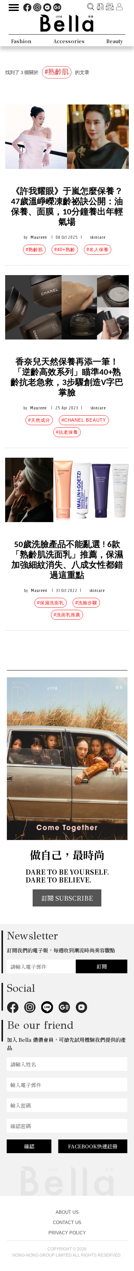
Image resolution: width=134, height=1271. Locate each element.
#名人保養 (98, 249)
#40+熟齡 (64, 249)
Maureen (39, 237)
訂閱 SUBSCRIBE (67, 897)
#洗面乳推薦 (67, 614)
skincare (97, 237)
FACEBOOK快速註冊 (93, 1146)
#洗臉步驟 (86, 602)
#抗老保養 (67, 432)
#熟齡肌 (34, 249)
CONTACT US (67, 1222)
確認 (29, 1146)
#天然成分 (39, 420)
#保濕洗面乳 (50, 602)
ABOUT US (67, 1212)
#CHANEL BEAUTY (84, 420)
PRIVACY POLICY (67, 1232)
